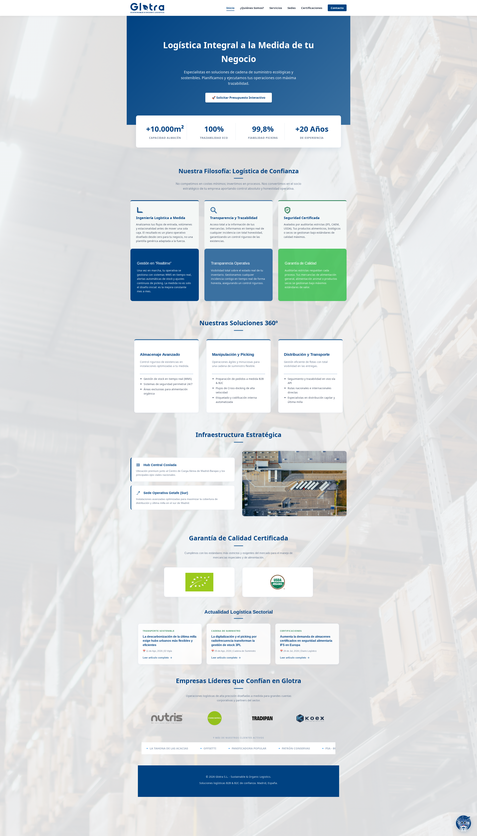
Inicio (230, 8)
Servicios (275, 8)
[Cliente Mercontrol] (214, 718)
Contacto (337, 8)
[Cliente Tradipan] (262, 718)
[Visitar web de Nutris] (166, 718)
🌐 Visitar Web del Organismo (199, 580)
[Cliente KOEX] (310, 718)
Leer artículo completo (156, 657)
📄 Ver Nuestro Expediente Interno (199, 590)
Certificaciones (311, 8)
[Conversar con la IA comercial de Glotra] (463, 822)
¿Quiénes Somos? (252, 8)
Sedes (292, 8)
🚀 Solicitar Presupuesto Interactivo (238, 98)
